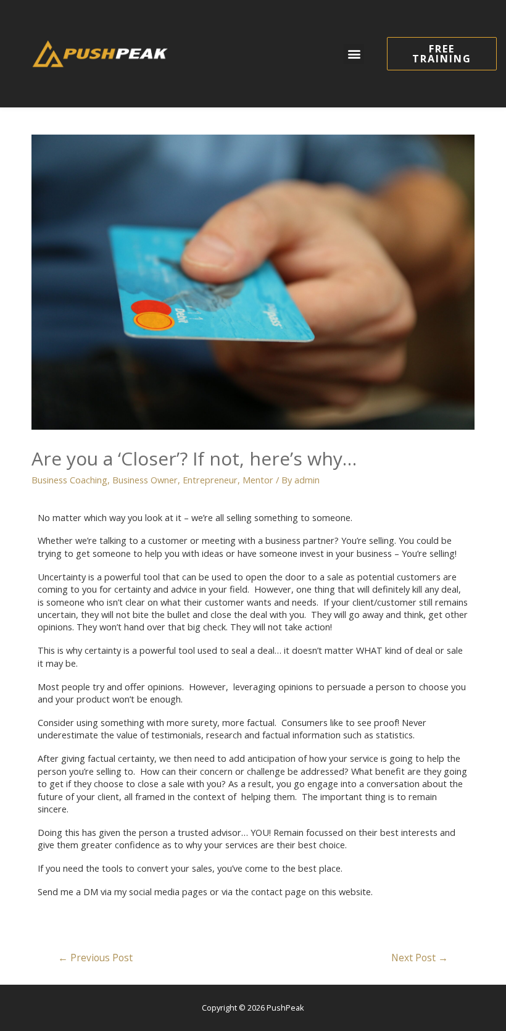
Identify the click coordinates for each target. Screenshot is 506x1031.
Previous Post (95, 957)
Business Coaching (69, 480)
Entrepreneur (210, 480)
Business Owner (145, 480)
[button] (354, 54)
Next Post (419, 957)
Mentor (258, 480)
